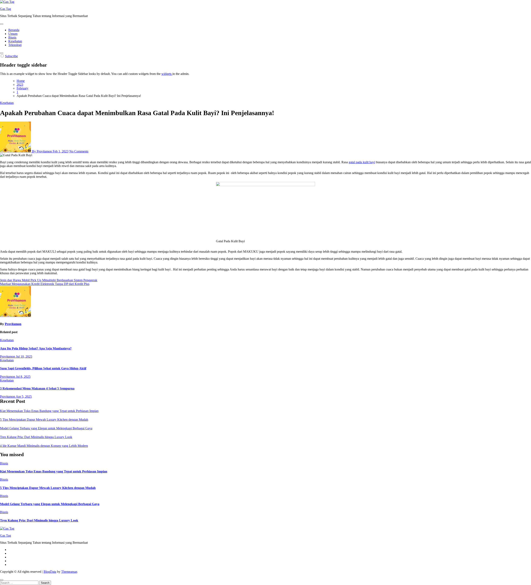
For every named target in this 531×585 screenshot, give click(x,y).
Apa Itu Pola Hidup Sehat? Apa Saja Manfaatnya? (36, 348)
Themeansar (69, 571)
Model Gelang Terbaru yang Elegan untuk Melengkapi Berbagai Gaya (46, 428)
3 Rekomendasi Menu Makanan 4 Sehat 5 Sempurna (37, 388)
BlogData (50, 571)
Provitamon (13, 324)
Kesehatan (15, 41)
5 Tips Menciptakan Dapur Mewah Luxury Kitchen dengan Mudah (44, 419)
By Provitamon (42, 151)
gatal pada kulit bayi (362, 162)
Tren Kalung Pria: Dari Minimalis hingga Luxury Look (36, 437)
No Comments (78, 151)
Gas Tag (5, 9)
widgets (166, 74)
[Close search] (1, 579)
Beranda (13, 30)
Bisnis (12, 37)
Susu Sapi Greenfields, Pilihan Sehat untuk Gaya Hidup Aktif (43, 368)
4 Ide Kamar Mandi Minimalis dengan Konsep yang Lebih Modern (44, 445)
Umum (12, 33)
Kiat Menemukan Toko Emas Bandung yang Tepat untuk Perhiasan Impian (49, 411)
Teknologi (15, 45)
